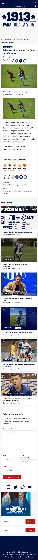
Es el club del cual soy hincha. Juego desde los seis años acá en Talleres (18, 400)
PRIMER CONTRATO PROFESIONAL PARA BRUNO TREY (18, 299)
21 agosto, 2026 (14, 234)
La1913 (6, 57)
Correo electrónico (24, 456)
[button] (3, 2)
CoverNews (19, 557)
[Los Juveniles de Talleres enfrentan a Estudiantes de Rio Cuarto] (19, 350)
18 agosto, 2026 (14, 269)
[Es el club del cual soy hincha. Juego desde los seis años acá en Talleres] (19, 384)
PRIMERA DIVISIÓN (19, 293)
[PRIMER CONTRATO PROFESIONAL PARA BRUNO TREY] (19, 284)
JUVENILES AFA (8, 47)
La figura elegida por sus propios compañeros (17, 332)
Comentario (7, 429)
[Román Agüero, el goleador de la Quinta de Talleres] (19, 250)
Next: (17, 191)
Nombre (6, 455)
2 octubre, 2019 (15, 57)
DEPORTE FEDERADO (20, 7)
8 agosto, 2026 (13, 335)
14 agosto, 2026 (14, 303)
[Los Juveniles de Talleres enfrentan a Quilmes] (19, 218)
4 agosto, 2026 (13, 403)
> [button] (35, 3)
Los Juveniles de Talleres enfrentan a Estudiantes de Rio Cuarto (19, 366)
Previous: (14, 184)
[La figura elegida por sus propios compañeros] (19, 318)
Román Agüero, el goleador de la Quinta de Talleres (15, 265)
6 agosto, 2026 (13, 369)
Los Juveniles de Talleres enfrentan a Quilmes (18, 232)
